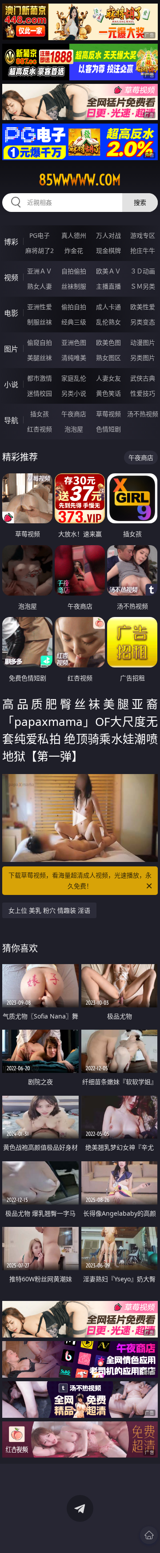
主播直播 (108, 286)
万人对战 (108, 235)
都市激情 (39, 378)
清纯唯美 (73, 357)
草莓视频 (108, 414)
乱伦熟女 (108, 322)
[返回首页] (149, 1535)
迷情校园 (39, 393)
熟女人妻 (39, 286)
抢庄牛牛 (142, 250)
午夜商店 (73, 414)
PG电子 (39, 235)
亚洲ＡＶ (39, 271)
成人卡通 (108, 306)
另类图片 (142, 357)
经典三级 (73, 322)
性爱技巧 (142, 393)
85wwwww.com (80, 180)
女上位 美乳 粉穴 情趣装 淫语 (49, 910)
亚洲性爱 (39, 306)
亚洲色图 (73, 342)
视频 (11, 277)
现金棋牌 (108, 250)
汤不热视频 (142, 414)
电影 (11, 313)
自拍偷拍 (73, 271)
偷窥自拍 (39, 342)
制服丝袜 (39, 322)
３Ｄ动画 (142, 271)
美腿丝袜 (39, 357)
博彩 (11, 242)
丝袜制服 (73, 286)
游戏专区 (142, 235)
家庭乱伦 (73, 378)
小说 (11, 384)
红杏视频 (39, 429)
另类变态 (142, 322)
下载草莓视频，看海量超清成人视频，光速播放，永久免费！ (80, 880)
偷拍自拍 (73, 306)
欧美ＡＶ (108, 271)
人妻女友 (108, 378)
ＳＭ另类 (142, 286)
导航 (11, 420)
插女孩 (39, 414)
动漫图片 (142, 342)
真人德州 (73, 235)
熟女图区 (108, 357)
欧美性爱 (142, 306)
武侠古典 (142, 378)
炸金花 (73, 250)
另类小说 (73, 393)
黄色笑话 (108, 393)
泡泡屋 (73, 429)
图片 (11, 349)
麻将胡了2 (39, 250)
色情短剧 (108, 429)
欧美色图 (108, 342)
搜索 (140, 202)
